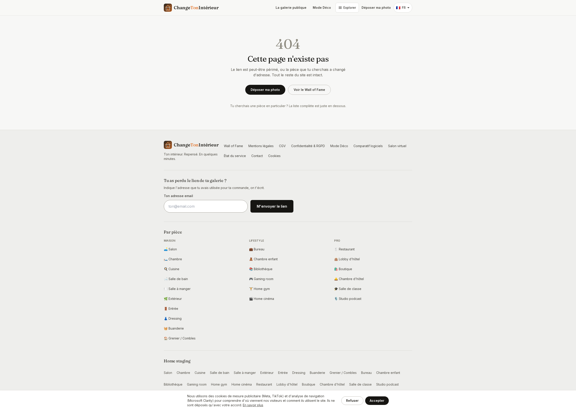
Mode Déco (322, 7)
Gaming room (261, 279)
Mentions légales (261, 146)
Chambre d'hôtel (349, 279)
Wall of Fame (233, 146)
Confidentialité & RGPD (308, 146)
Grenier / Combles (180, 338)
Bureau (256, 249)
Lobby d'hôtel (347, 259)
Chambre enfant (263, 259)
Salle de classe (347, 289)
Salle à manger (177, 289)
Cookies (274, 156)
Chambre (173, 259)
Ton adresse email (178, 196)
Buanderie (174, 328)
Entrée (171, 308)
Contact (257, 156)
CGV (282, 146)
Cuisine (171, 269)
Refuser (352, 400)
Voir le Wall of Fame (309, 90)
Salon (170, 249)
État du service (235, 156)
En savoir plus (253, 405)
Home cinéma (261, 299)
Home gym (259, 289)
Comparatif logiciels (368, 146)
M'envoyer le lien (272, 206)
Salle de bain (176, 279)
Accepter (377, 400)
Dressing (173, 318)
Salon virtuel (397, 146)
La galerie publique (291, 7)
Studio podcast (347, 299)
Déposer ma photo (376, 7)
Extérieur (173, 299)
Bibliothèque (260, 269)
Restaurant (344, 249)
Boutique (343, 269)
